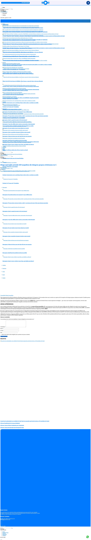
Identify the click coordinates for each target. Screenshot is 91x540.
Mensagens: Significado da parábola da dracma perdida (15, 252)
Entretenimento (5, 24)
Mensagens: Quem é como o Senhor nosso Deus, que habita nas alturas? (18, 261)
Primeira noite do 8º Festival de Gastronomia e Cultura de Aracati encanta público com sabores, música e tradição (27, 64)
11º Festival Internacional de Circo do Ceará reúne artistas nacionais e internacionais (21, 89)
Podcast (4, 62)
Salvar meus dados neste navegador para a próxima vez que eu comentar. (16, 334)
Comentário (3, 326)
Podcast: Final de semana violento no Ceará (12, 109)
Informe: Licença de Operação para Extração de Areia (12, 427)
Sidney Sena (4, 167)
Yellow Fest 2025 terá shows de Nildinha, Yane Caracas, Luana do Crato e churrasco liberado (23, 81)
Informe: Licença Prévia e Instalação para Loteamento (12, 425)
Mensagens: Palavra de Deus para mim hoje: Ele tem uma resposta (17, 136)
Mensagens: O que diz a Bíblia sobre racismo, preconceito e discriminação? (19, 124)
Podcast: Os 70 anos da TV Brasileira (11, 106)
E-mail (1, 330)
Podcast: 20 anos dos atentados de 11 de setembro (14, 69)
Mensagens (5, 13)
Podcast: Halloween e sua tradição (10, 166)
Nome (1, 328)
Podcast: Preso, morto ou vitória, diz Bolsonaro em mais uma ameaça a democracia (21, 141)
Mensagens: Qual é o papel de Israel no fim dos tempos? (15, 120)
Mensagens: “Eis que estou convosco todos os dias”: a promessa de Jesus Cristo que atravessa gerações (25, 115)
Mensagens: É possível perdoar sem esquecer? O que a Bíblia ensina (17, 111)
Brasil (4, 274)
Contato (4, 14)
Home (4, 7)
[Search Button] (12, 152)
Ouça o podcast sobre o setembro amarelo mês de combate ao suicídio (18, 73)
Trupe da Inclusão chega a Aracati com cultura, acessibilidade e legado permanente (21, 97)
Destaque (4, 268)
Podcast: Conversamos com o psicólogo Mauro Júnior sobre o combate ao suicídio (20, 102)
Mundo (4, 277)
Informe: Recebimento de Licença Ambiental (10, 423)
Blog (3, 523)
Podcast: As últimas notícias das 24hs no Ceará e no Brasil (15, 150)
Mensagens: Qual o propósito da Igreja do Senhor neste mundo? (16, 132)
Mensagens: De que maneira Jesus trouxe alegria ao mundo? (16, 128)
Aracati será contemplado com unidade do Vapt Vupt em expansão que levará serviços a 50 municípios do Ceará (24, 421)
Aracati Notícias (6, 522)
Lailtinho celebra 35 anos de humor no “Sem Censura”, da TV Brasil (17, 72)
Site (1, 332)
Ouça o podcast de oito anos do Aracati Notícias (13, 158)
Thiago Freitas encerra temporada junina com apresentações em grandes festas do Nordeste (23, 27)
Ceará (4, 271)
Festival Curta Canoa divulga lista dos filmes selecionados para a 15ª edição (19, 40)
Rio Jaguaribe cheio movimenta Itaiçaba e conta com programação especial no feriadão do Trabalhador (25, 31)
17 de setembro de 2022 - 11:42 (6, 168)
